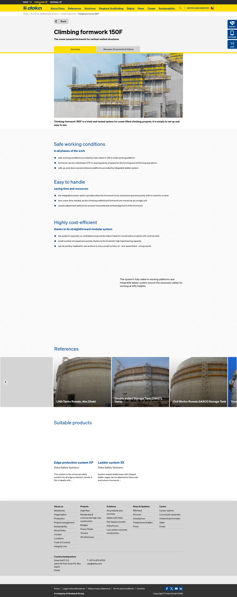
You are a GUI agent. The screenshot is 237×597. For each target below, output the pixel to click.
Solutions (90, 8)
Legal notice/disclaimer (74, 588)
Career (151, 8)
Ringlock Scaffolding (111, 8)
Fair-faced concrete (116, 521)
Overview (75, 49)
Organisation (60, 514)
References (74, 8)
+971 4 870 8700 (97, 560)
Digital (130, 8)
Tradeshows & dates (143, 522)
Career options (166, 510)
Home (25, 13)
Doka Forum (113, 525)
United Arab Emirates (169, 518)
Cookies (141, 588)
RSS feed (137, 510)
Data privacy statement (99, 588)
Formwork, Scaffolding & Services (45, 13)
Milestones (59, 510)
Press (136, 526)
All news (137, 514)
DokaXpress (139, 518)
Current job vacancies (169, 514)
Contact (58, 534)
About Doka (57, 8)
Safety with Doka (115, 517)
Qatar (162, 522)
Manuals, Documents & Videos (118, 49)
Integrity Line (60, 546)
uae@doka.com (94, 563)
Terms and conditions (123, 588)
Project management (64, 522)
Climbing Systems (68, 13)
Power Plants (86, 529)
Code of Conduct (62, 542)
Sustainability (167, 8)
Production (59, 518)
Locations (59, 538)
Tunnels (84, 533)
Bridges (84, 525)
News (141, 8)
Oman (162, 526)
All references (87, 536)
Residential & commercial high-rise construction (90, 518)
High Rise (85, 510)
